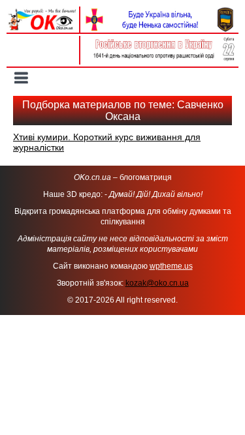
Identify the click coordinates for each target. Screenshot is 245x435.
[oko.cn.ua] (43, 12)
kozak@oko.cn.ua (157, 283)
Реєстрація (43, 57)
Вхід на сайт (42, 42)
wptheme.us (171, 266)
